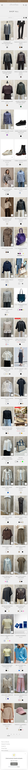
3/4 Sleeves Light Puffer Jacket (7, 219)
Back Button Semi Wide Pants (20, 696)
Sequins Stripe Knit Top (7, 310)
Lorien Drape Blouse (7, 248)
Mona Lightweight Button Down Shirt (20, 340)
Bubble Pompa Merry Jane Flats (21, 132)
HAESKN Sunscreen (21, 635)
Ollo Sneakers (7, 160)
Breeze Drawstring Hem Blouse (7, 607)
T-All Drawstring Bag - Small (21, 249)
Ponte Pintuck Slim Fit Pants (20, 43)
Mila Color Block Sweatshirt (7, 190)
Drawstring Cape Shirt (7, 547)
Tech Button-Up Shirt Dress (21, 399)
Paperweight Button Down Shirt (7, 369)
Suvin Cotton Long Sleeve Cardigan (7, 429)
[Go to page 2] (19, 734)
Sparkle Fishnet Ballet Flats (20, 429)
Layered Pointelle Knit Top (7, 340)
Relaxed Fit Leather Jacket (21, 219)
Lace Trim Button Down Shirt (7, 577)
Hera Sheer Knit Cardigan (20, 607)
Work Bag (21, 279)
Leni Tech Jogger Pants (7, 518)
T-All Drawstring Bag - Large (21, 305)
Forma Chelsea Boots (21, 160)
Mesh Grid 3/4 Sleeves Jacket (7, 399)
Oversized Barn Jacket (7, 131)
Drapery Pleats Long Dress (21, 518)
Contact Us (3, 746)
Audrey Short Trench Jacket (7, 280)
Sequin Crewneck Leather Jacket (7, 72)
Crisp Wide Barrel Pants (21, 547)
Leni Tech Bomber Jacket (21, 488)
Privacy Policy (4, 748)
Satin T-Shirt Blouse (7, 101)
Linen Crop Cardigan (7, 695)
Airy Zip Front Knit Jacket (21, 666)
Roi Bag (21, 457)
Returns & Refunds (5, 742)
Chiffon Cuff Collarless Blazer (7, 43)
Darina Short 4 (7, 724)
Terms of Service (4, 750)
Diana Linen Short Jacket (7, 488)
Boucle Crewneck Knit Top (7, 636)
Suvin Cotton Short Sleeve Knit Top (7, 666)
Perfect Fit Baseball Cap (21, 725)
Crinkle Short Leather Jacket (20, 72)
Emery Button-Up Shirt (20, 189)
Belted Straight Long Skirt (21, 369)
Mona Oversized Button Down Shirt (7, 458)
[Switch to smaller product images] (26, 17)
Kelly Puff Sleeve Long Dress (21, 577)
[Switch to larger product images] (23, 17)
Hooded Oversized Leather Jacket (21, 102)
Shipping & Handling (5, 744)
